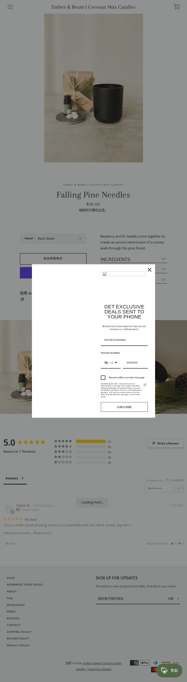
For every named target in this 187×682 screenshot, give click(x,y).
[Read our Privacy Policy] (145, 385)
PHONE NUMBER (110, 353)
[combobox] (111, 362)
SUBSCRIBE (124, 407)
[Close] (149, 269)
